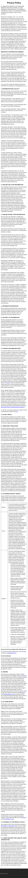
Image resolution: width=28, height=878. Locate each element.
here (8, 382)
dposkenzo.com (12, 653)
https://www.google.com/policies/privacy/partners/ (13, 407)
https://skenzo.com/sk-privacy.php (9, 825)
